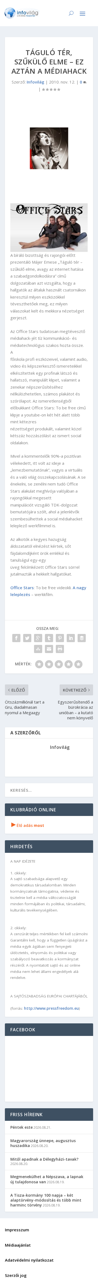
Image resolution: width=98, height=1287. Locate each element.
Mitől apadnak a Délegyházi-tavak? (44, 1159)
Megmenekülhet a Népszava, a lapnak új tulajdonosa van (46, 1179)
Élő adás (27, 825)
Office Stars (22, 587)
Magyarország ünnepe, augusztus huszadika (43, 1143)
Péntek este (21, 1127)
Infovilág (35, 82)
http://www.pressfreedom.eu (51, 1008)
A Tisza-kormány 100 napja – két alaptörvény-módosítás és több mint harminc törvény (45, 1200)
